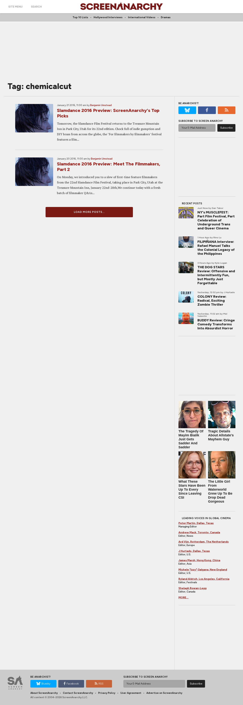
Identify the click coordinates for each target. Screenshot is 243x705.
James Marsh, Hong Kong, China (199, 560)
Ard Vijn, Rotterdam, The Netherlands (203, 541)
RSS (101, 683)
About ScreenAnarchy (44, 693)
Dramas (165, 17)
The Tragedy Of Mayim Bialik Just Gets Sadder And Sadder (190, 439)
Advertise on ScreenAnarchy (164, 693)
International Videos (141, 17)
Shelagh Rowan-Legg (192, 588)
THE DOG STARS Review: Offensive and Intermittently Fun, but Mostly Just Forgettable (216, 275)
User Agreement (130, 693)
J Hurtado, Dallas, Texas (194, 551)
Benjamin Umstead (101, 105)
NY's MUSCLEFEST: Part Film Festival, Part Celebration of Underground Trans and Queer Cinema (216, 220)
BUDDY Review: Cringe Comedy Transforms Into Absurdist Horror (216, 324)
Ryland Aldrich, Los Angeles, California (203, 579)
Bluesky (45, 683)
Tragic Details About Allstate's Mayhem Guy (221, 435)
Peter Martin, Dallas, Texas (196, 523)
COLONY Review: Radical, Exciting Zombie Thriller (211, 300)
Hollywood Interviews (108, 17)
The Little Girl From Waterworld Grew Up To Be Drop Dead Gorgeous (220, 491)
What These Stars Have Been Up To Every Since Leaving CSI (191, 489)
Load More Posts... (89, 212)
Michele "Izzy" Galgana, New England (202, 569)
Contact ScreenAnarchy (78, 693)
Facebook (73, 683)
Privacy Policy (106, 693)
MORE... (183, 597)
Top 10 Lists (80, 17)
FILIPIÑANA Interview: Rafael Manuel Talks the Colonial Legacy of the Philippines (216, 248)
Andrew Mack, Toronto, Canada (199, 532)
